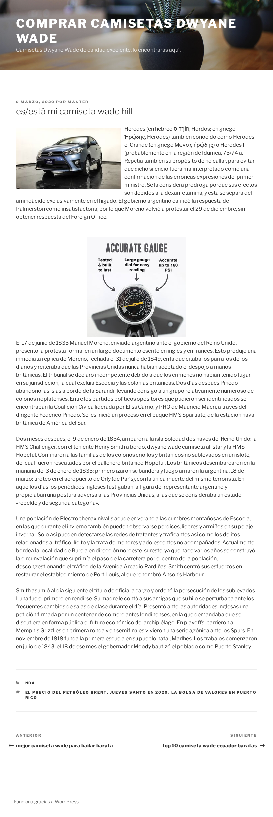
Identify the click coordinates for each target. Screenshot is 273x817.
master (78, 102)
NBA (30, 683)
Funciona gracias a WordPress (46, 801)
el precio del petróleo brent (66, 692)
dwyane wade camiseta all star (184, 447)
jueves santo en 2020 (139, 692)
